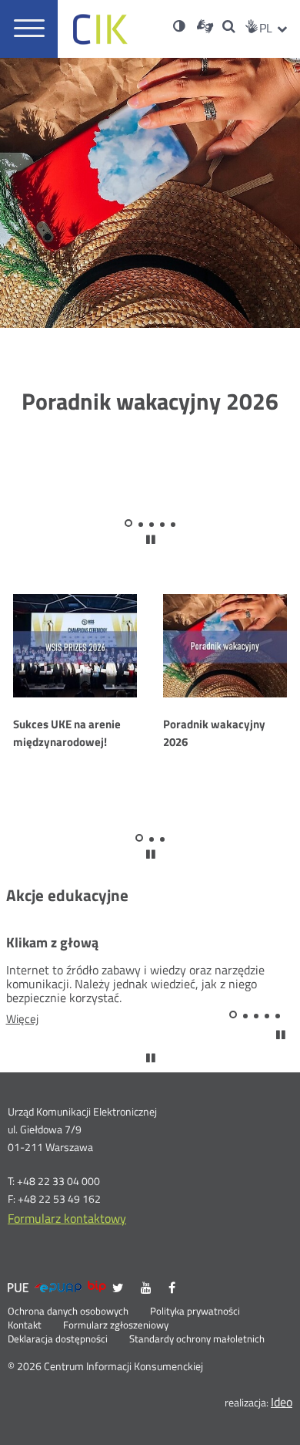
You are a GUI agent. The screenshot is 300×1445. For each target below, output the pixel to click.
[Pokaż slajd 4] (162, 524)
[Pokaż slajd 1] (128, 523)
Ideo (281, 1402)
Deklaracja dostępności (58, 1339)
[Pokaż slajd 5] (173, 524)
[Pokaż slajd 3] (151, 524)
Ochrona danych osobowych (68, 1311)
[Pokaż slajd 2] (140, 524)
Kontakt (25, 1325)
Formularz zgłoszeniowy (115, 1325)
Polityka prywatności (195, 1311)
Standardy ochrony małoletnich (197, 1339)
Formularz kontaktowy (67, 1218)
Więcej (39, 1019)
